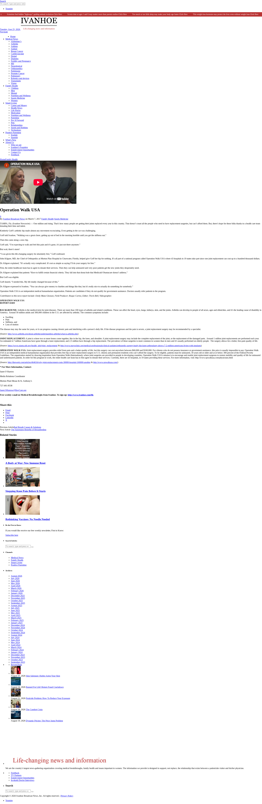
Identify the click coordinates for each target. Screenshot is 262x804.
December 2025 (18, 595)
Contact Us (16, 152)
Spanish (14, 137)
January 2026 (17, 593)
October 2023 (17, 660)
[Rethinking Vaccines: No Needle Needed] (22, 514)
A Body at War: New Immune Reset (25, 463)
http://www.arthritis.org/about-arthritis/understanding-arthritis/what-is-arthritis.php (43, 334)
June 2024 (15, 640)
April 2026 (15, 586)
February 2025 (17, 620)
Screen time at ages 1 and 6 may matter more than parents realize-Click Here (88, 14)
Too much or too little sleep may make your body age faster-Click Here (151, 14)
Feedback (15, 155)
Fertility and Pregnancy (21, 61)
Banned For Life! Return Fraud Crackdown (45, 687)
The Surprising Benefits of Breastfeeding (28, 429)
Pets (12, 123)
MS (12, 63)
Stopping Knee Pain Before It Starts (25, 491)
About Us (9, 142)
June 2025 (15, 610)
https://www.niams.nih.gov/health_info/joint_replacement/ (33, 345)
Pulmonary (15, 76)
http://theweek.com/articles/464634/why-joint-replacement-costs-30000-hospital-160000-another (49, 362)
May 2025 (15, 613)
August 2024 (16, 635)
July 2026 (15, 578)
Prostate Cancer (17, 73)
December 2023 (18, 655)
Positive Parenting (13, 132)
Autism (14, 49)
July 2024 (15, 637)
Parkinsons (15, 71)
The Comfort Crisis (34, 709)
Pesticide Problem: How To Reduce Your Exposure (48, 698)
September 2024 (18, 632)
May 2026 (15, 583)
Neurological (16, 66)
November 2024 (18, 628)
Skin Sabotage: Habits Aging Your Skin (43, 676)
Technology (16, 130)
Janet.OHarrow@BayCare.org (13, 390)
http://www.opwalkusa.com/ (105, 362)
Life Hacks (15, 110)
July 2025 (15, 608)
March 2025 (16, 618)
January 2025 (17, 623)
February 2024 (17, 650)
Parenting (15, 118)
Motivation (15, 113)
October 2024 (17, 630)
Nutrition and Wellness (21, 95)
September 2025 (18, 603)
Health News (16, 108)
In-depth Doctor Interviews (22, 780)
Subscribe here (11, 535)
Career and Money (19, 105)
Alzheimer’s (16, 41)
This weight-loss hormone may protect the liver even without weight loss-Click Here (217, 14)
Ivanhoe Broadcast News (14, 219)
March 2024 (16, 647)
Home (13, 36)
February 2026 (17, 591)
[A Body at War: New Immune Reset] (22, 458)
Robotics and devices (20, 78)
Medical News (11, 39)
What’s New (10, 140)
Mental (14, 93)
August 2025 (16, 605)
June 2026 (15, 581)
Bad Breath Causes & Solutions (27, 427)
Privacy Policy (67, 796)
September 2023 (18, 662)
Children (14, 88)
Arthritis (14, 44)
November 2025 (18, 598)
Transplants (16, 81)
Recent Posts (16, 664)
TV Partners (16, 775)
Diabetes (14, 58)
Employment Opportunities (22, 150)
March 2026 (16, 588)
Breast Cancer (17, 51)
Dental (14, 56)
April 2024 (15, 645)
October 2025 (17, 600)
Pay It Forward (17, 120)
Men (13, 91)
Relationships (17, 125)
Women (14, 100)
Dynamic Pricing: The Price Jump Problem (44, 721)
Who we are (16, 145)
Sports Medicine (18, 98)
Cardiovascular (17, 54)
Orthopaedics (16, 68)
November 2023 (18, 657)
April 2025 (15, 615)
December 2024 (18, 625)
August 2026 (16, 576)
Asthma (14, 46)
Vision (14, 83)
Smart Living (11, 103)
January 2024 (17, 652)
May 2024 (15, 642)
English (14, 135)
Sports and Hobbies (19, 127)
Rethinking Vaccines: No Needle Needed (27, 519)
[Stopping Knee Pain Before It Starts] (22, 486)
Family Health (11, 86)
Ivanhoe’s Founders (19, 147)
